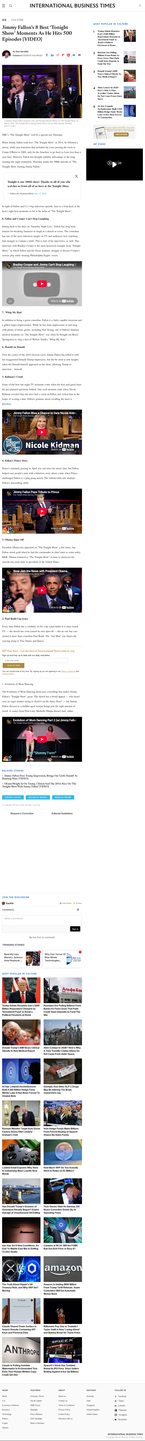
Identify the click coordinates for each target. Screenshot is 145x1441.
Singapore (91, 1405)
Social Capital (36, 1401)
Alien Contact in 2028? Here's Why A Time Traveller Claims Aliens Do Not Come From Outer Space (62, 1051)
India (88, 1401)
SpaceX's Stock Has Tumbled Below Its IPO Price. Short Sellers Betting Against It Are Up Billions (61, 1368)
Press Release (36, 1414)
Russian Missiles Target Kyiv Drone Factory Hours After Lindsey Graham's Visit (21, 1131)
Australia (90, 1396)
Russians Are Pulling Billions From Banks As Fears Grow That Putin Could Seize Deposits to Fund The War (108, 58)
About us (62, 1396)
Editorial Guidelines (62, 813)
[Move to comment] (79, 55)
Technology (6, 1414)
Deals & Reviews (37, 1423)
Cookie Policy (64, 1414)
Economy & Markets (10, 1405)
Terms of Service (68, 671)
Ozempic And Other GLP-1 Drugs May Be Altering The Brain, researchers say (61, 1089)
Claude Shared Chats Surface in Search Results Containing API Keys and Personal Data (19, 1329)
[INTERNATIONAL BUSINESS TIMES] (72, 6)
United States (92, 1414)
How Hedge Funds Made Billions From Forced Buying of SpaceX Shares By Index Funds (61, 1131)
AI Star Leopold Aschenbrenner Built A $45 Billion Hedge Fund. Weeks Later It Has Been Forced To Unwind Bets (110, 112)
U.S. (4, 1401)
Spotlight (34, 1410)
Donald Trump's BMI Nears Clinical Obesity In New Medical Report (109, 74)
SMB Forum (35, 1405)
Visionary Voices (37, 1396)
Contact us (62, 1401)
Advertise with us (65, 1419)
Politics (5, 1419)
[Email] (73, 55)
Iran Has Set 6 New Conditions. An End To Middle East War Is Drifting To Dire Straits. (20, 1248)
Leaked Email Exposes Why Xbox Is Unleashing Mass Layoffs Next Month (20, 1170)
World (4, 1396)
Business (6, 1410)
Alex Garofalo (22, 51)
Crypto (5, 1423)
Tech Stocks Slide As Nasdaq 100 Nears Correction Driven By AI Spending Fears (62, 1209)
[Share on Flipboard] (63, 55)
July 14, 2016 (40, 193)
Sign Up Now (121, 135)
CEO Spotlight (36, 1419)
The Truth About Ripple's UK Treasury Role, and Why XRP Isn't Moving (20, 1287)
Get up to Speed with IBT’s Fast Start (119, 128)
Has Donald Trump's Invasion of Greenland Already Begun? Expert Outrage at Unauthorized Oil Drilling (21, 1209)
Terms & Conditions (66, 1405)
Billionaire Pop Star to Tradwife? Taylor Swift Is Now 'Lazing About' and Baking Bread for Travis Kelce (62, 1329)
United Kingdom (93, 1410)
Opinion (5, 1428)
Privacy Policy (8, 674)
